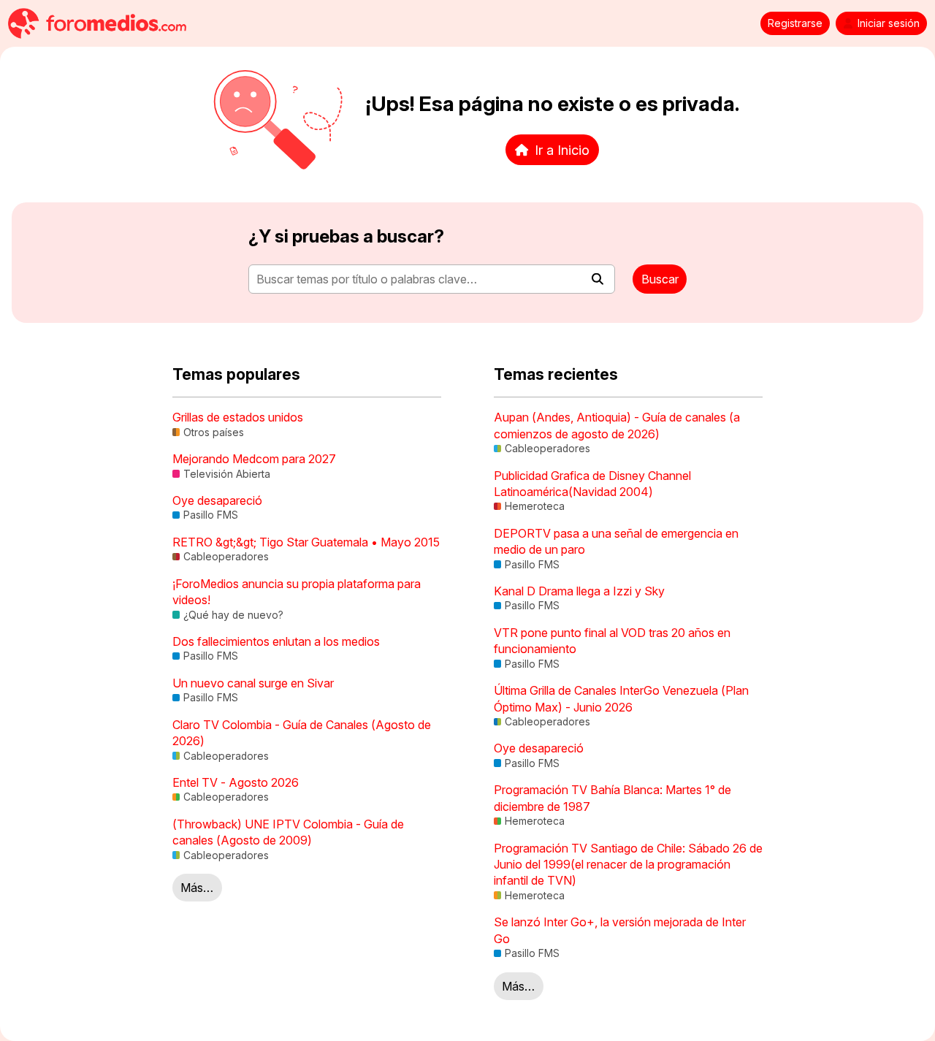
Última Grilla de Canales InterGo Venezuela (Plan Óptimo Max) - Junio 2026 (621, 698)
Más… (196, 887)
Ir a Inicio (562, 150)
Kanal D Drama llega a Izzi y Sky (579, 591)
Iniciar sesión (889, 23)
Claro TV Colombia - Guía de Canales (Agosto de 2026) (301, 732)
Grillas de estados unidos (237, 417)
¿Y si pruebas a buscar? (346, 236)
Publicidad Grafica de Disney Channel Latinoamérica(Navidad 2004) (592, 483)
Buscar (660, 279)
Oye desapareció (217, 500)
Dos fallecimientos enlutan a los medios (276, 641)
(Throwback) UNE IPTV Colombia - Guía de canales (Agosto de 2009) (288, 832)
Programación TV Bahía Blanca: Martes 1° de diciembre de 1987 (612, 797)
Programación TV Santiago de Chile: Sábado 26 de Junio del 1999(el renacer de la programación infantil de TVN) (628, 864)
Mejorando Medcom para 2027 (254, 458)
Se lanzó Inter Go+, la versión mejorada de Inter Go (620, 930)
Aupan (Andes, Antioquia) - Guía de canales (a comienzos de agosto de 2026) (617, 425)
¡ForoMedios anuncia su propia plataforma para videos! (296, 591)
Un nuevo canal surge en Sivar (253, 683)
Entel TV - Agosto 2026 (235, 782)
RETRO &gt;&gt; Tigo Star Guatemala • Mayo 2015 (306, 542)
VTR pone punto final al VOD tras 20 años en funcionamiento (612, 640)
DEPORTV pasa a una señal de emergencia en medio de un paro (616, 541)
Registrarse (795, 23)
